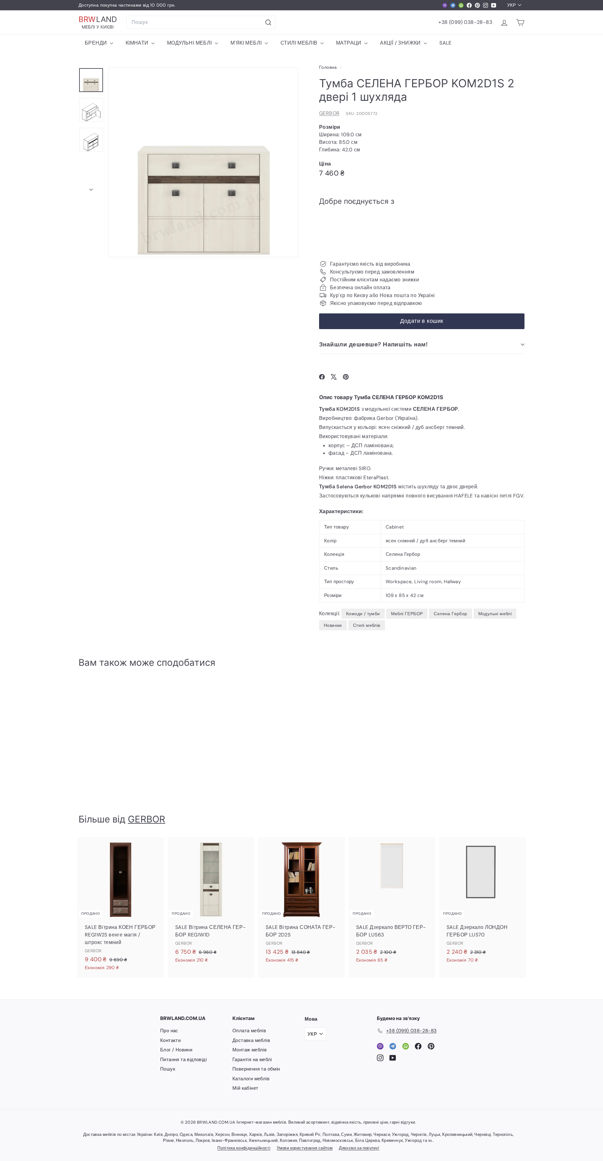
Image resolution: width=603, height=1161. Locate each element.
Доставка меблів (251, 1040)
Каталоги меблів (250, 1079)
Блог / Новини (176, 1050)
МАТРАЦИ (349, 43)
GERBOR (329, 113)
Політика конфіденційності (243, 1148)
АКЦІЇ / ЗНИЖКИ (401, 43)
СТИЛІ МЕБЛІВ (299, 43)
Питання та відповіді (183, 1059)
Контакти (170, 1040)
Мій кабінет (245, 1088)
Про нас (169, 1031)
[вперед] (91, 187)
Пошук (167, 1069)
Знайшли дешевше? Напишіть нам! (373, 344)
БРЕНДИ (96, 43)
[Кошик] (520, 22)
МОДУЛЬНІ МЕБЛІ (190, 43)
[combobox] (200, 22)
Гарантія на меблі (252, 1059)
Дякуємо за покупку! (359, 1148)
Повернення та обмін (256, 1069)
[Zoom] (203, 162)
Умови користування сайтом (305, 1148)
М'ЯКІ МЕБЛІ (247, 43)
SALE (445, 43)
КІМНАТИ (138, 43)
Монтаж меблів (249, 1050)
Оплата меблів (249, 1031)
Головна (328, 67)
